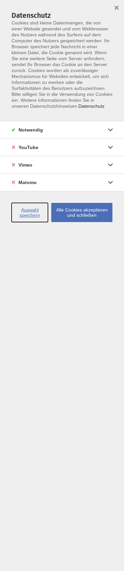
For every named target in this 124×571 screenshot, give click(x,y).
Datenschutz (91, 106)
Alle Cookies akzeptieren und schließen (82, 212)
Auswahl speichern (30, 212)
